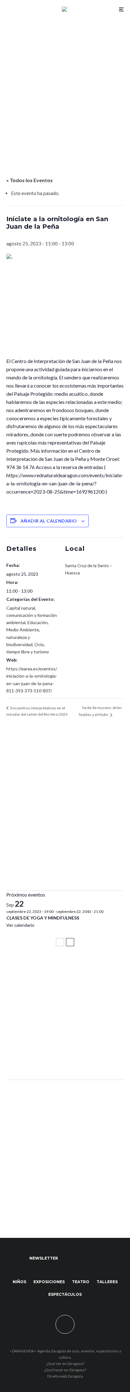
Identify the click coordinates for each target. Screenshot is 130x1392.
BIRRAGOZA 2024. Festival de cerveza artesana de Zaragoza (54, 1027)
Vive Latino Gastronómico (39, 996)
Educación (37, 622)
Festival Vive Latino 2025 (37, 968)
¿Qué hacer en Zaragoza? (65, 1369)
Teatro (80, 1281)
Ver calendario (20, 925)
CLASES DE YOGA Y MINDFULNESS (42, 917)
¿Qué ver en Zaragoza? (65, 1363)
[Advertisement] (65, 86)
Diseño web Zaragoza (65, 1376)
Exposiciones (49, 1281)
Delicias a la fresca (30, 1058)
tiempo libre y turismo (27, 651)
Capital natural (20, 608)
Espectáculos (65, 1294)
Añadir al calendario (49, 520)
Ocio (39, 644)
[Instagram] (93, 1258)
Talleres (107, 1281)
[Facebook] (69, 1258)
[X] (81, 1258)
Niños (19, 1281)
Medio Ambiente (22, 629)
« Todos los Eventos (29, 180)
